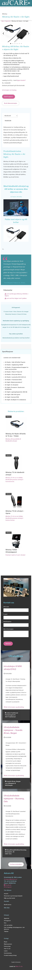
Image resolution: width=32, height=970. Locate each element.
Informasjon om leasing (9, 90)
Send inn (8, 643)
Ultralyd (6, 915)
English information (16, 962)
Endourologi (7, 946)
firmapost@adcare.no (10, 879)
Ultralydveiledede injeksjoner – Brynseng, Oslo (14, 799)
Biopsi (5, 941)
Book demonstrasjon (10, 103)
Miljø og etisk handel (9, 898)
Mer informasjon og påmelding (14, 707)
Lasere (5, 950)
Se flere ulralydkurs (16, 864)
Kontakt (6, 901)
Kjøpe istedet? (21, 80)
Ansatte (6, 893)
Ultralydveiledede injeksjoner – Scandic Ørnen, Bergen (13, 730)
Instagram (8, 887)
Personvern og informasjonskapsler (13, 895)
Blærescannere (8, 944)
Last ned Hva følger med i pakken (16, 298)
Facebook (8, 885)
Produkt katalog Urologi (10, 955)
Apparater (8, 21)
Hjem (2, 21)
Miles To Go (19, 966)
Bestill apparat (8, 96)
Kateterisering (7, 953)
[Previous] (4, 33)
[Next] (28, 33)
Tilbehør (6, 931)
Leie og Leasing (8, 925)
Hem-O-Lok (7, 948)
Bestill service (7, 904)
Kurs (5, 923)
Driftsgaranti (7, 920)
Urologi (6, 938)
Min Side (7, 907)
